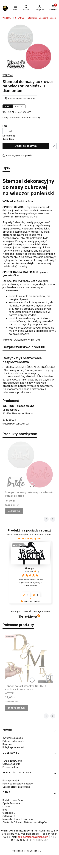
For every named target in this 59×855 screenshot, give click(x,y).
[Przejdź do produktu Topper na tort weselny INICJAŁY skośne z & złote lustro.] (29, 658)
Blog (5, 809)
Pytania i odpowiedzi (13, 741)
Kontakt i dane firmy (13, 800)
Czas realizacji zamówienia (16, 786)
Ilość (5, 125)
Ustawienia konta (11, 764)
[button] (19, 538)
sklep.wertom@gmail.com (33, 836)
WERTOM (7, 18)
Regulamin (8, 744)
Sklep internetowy (25, 851)
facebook (8, 812)
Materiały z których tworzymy (18, 819)
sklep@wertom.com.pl (16, 423)
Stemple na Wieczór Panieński (42, 18)
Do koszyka (14, 511)
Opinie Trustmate (11, 803)
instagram (8, 816)
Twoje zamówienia (12, 760)
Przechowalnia (10, 767)
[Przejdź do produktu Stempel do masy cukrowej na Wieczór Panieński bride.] (29, 464)
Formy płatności (11, 780)
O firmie (7, 806)
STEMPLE (19, 18)
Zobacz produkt (16, 707)
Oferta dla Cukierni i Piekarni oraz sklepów (25, 822)
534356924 (9, 419)
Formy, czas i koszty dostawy (18, 783)
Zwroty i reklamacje (13, 737)
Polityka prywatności (13, 747)
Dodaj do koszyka (26, 145)
